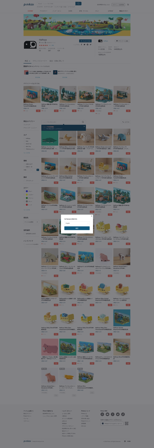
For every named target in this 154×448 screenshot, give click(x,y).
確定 (77, 228)
